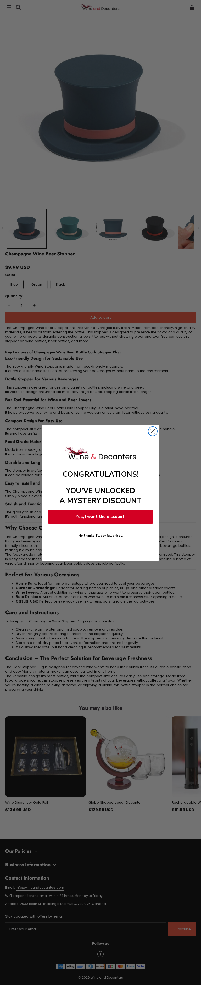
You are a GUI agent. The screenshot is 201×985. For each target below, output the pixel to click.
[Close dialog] (152, 431)
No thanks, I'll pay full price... (101, 535)
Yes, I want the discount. (100, 517)
